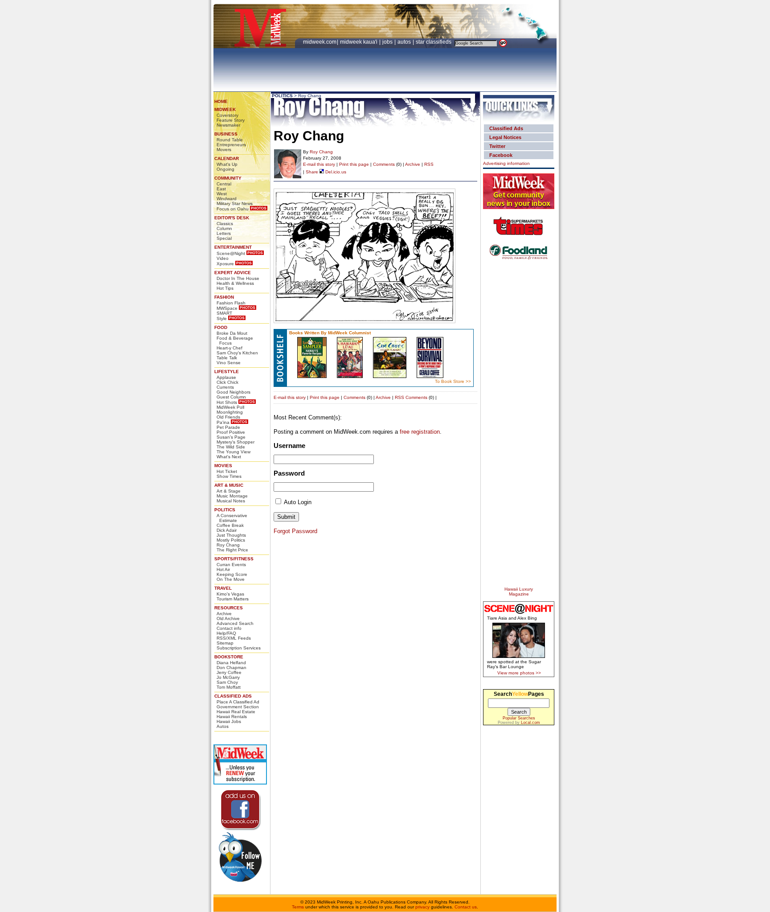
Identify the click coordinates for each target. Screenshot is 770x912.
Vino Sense (229, 362)
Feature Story (231, 120)
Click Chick (227, 382)
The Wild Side (231, 446)
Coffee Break (230, 525)
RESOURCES (228, 607)
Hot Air (223, 569)
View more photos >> (519, 672)
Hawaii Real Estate (236, 711)
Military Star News (235, 203)
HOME (221, 101)
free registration (420, 431)
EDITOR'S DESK (231, 217)
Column (224, 228)
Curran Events (231, 564)
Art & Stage (229, 491)
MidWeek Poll (230, 407)
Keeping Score (232, 574)
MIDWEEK (225, 109)
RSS (429, 164)
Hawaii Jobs (229, 721)
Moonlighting (230, 412)
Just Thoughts (231, 535)
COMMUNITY (228, 178)
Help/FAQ (226, 633)
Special (224, 238)
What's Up (227, 164)
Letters (224, 233)
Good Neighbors (233, 392)
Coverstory (227, 115)
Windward (227, 198)
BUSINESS (226, 133)
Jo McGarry (228, 677)
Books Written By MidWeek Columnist (330, 332)
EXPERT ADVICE (232, 272)
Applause (226, 377)
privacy (422, 906)
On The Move (231, 579)
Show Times (229, 476)
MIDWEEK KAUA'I (358, 42)
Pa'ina (223, 422)
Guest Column (231, 396)
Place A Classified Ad (238, 701)
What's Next (229, 456)
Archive (224, 613)
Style (222, 318)
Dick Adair (227, 530)
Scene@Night (231, 253)
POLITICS (224, 509)
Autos (223, 726)
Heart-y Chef (229, 347)
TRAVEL (223, 588)
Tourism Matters (233, 598)
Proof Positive (231, 432)
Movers (224, 149)
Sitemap (225, 643)
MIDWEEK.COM (319, 42)
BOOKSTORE (228, 656)
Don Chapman (231, 667)
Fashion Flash (231, 302)
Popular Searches (519, 718)
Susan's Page (231, 437)
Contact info (229, 628)
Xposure (225, 263)
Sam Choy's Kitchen (237, 352)
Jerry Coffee (229, 672)
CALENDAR (226, 158)
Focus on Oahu (233, 208)
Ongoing (225, 169)
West (222, 193)
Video (223, 258)
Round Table (230, 139)
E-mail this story (319, 164)
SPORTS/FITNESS (234, 558)
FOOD (220, 327)
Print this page (354, 164)
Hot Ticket (227, 471)
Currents (225, 387)
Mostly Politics (231, 540)
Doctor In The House (238, 278)
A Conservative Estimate (232, 518)
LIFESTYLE (226, 371)
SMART (224, 313)
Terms (298, 906)
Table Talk (227, 357)
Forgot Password (295, 531)
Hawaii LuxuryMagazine (518, 591)
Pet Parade (228, 427)
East (221, 188)
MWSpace (227, 308)
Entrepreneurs (231, 144)
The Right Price (232, 549)
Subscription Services (239, 647)
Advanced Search (235, 623)
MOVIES (223, 465)
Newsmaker (228, 125)
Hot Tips (225, 288)
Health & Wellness (235, 283)
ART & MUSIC (228, 485)
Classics (225, 223)
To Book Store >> (453, 381)
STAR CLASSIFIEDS (434, 42)
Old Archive (228, 618)
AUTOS (404, 42)
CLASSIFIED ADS (233, 696)
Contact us (466, 906)
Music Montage (232, 495)
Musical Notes (231, 500)
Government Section (238, 706)
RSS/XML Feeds (234, 638)
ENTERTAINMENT (233, 247)
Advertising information (506, 163)
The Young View (233, 451)
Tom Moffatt (229, 687)
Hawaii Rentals (232, 716)
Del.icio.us (335, 171)
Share (312, 171)
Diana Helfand (231, 662)
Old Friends (228, 417)
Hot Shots (227, 402)
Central (224, 183)
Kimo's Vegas (230, 594)
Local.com (530, 722)
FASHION (224, 297)
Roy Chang (228, 544)
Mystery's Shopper (235, 442)
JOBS (388, 42)
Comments (384, 164)
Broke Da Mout (232, 333)
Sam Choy (227, 682)
